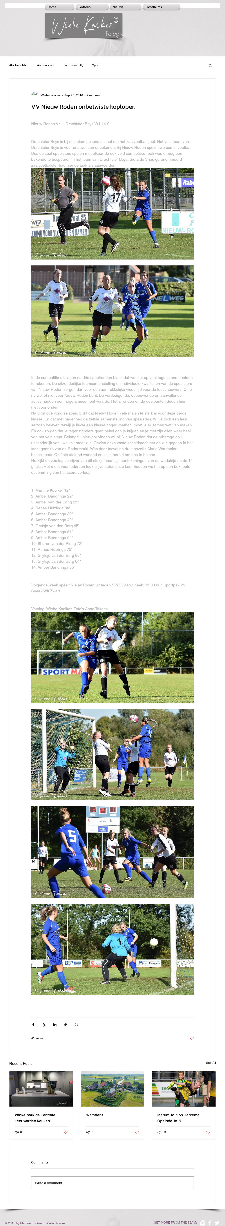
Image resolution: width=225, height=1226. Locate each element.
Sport (96, 65)
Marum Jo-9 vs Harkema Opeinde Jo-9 (178, 1118)
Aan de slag (45, 65)
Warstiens (94, 1115)
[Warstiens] (112, 1089)
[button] (210, 65)
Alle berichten (18, 65)
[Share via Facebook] (33, 1024)
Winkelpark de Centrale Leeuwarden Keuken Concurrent (35, 1118)
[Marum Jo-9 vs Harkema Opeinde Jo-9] (184, 1089)
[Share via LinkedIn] (55, 1024)
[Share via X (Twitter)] (44, 1024)
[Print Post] (76, 1024)
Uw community (72, 65)
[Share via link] (66, 1024)
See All (211, 1062)
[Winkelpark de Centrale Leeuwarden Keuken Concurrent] (41, 1089)
